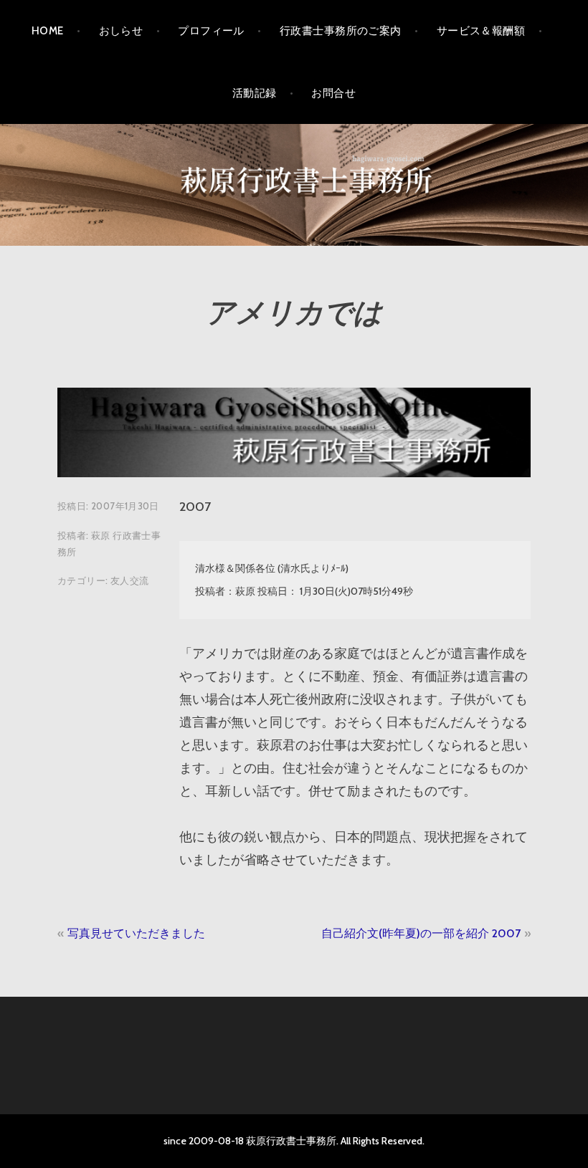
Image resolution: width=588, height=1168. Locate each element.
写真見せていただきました (136, 933)
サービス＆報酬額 (481, 30)
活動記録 (254, 93)
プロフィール (211, 30)
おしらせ (121, 30)
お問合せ (333, 93)
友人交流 (129, 580)
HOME (48, 30)
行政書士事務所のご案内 (341, 30)
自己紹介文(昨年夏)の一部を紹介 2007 (421, 933)
